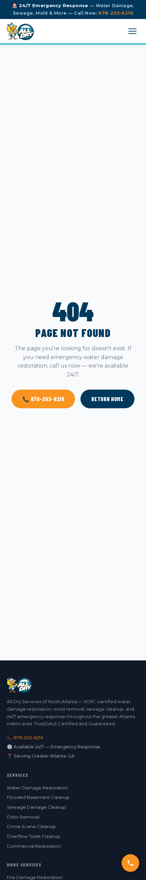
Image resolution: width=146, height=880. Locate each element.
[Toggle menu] (132, 31)
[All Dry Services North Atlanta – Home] (20, 31)
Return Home (107, 399)
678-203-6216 (115, 13)
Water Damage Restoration (37, 787)
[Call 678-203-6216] (130, 863)
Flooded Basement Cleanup (38, 797)
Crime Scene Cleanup (31, 826)
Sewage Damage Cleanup (36, 807)
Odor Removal (23, 817)
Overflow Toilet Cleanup (33, 836)
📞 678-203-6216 (43, 399)
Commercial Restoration (34, 846)
